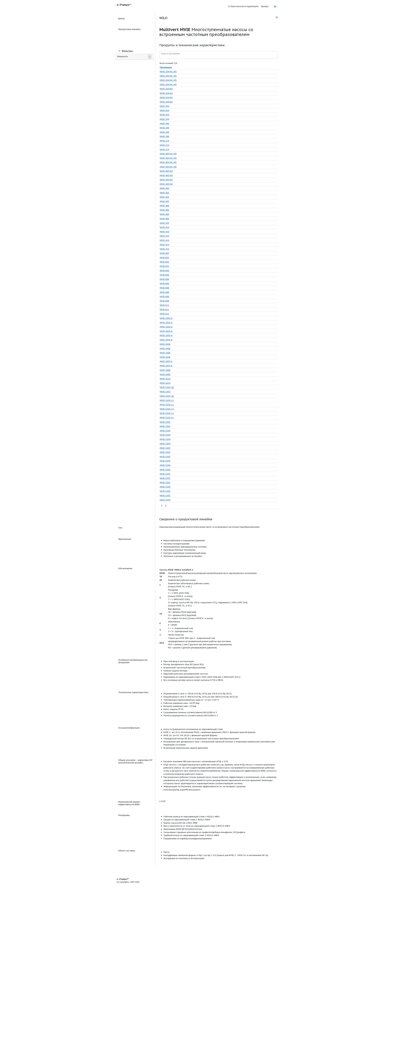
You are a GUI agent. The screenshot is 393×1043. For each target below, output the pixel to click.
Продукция (166, 67)
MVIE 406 (164, 205)
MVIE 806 (164, 270)
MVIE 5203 (165, 486)
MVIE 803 (164, 253)
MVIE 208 (164, 123)
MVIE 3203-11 (167, 400)
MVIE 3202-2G (167, 387)
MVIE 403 (164, 188)
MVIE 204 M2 (166, 88)
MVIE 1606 (165, 344)
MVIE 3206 (165, 465)
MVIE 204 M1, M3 (168, 71)
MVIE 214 (164, 140)
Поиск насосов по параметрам (244, 6)
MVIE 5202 (165, 482)
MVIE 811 (164, 305)
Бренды (264, 6)
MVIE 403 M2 (166, 171)
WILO (163, 18)
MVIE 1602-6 (166, 318)
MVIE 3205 (165, 448)
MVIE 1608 (165, 370)
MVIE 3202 (165, 391)
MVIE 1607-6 (166, 361)
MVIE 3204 (165, 430)
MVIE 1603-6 (166, 326)
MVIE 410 (164, 223)
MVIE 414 (164, 240)
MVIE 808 (164, 287)
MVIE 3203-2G (167, 396)
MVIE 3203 (165, 422)
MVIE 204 (164, 106)
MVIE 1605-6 (166, 335)
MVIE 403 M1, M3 (168, 153)
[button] (275, 6)
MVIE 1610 (165, 378)
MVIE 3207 (165, 474)
